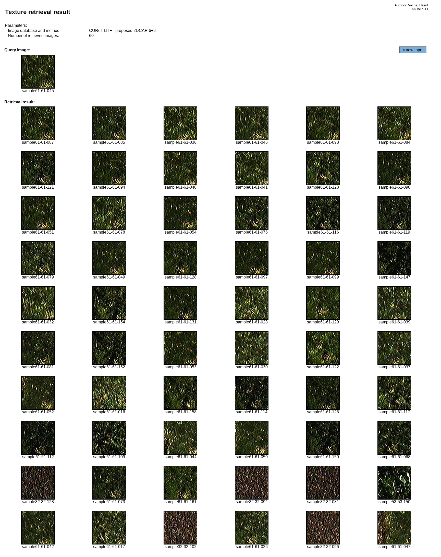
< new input (412, 50)
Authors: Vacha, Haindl (411, 5)
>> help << (420, 9)
